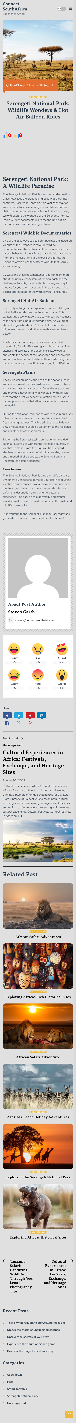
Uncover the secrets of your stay (28, 1337)
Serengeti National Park (22, 1396)
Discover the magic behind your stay (30, 1351)
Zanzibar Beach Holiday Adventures (38, 1117)
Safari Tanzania (17, 1389)
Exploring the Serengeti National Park (38, 1177)
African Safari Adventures (38, 937)
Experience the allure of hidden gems (31, 1344)
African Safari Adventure (38, 1057)
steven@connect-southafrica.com (35, 620)
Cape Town (14, 1375)
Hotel (10, 1382)
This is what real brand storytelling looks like (36, 1323)
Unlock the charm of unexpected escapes (33, 1330)
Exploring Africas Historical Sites (38, 1237)
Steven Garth (21, 612)
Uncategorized (38, 97)
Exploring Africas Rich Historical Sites (38, 997)
